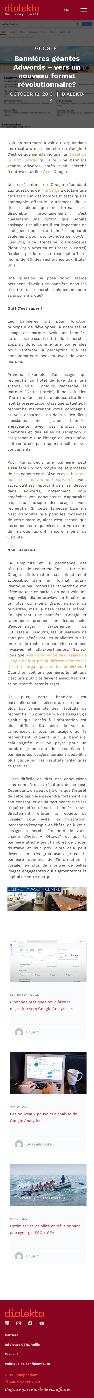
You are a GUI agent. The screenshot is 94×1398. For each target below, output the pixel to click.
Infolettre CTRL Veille (22, 1344)
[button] (84, 10)
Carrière (11, 1335)
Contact (11, 1354)
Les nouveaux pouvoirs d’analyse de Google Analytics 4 (43, 1117)
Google (46, 48)
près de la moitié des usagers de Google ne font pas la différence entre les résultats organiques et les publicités (47, 661)
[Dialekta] (24, 1313)
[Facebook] (30, 1323)
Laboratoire (51, 1198)
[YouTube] (42, 1323)
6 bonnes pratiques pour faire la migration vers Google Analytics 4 (41, 1005)
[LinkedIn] (7, 1323)
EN (66, 10)
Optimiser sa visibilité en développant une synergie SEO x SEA (45, 1229)
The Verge (50, 190)
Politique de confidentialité (27, 1364)
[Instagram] (18, 1323)
